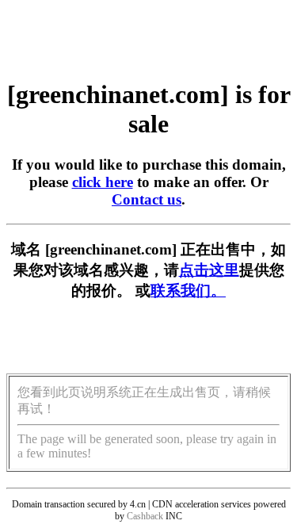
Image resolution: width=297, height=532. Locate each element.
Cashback (145, 516)
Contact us (146, 199)
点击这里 (209, 270)
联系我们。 (188, 290)
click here (102, 182)
